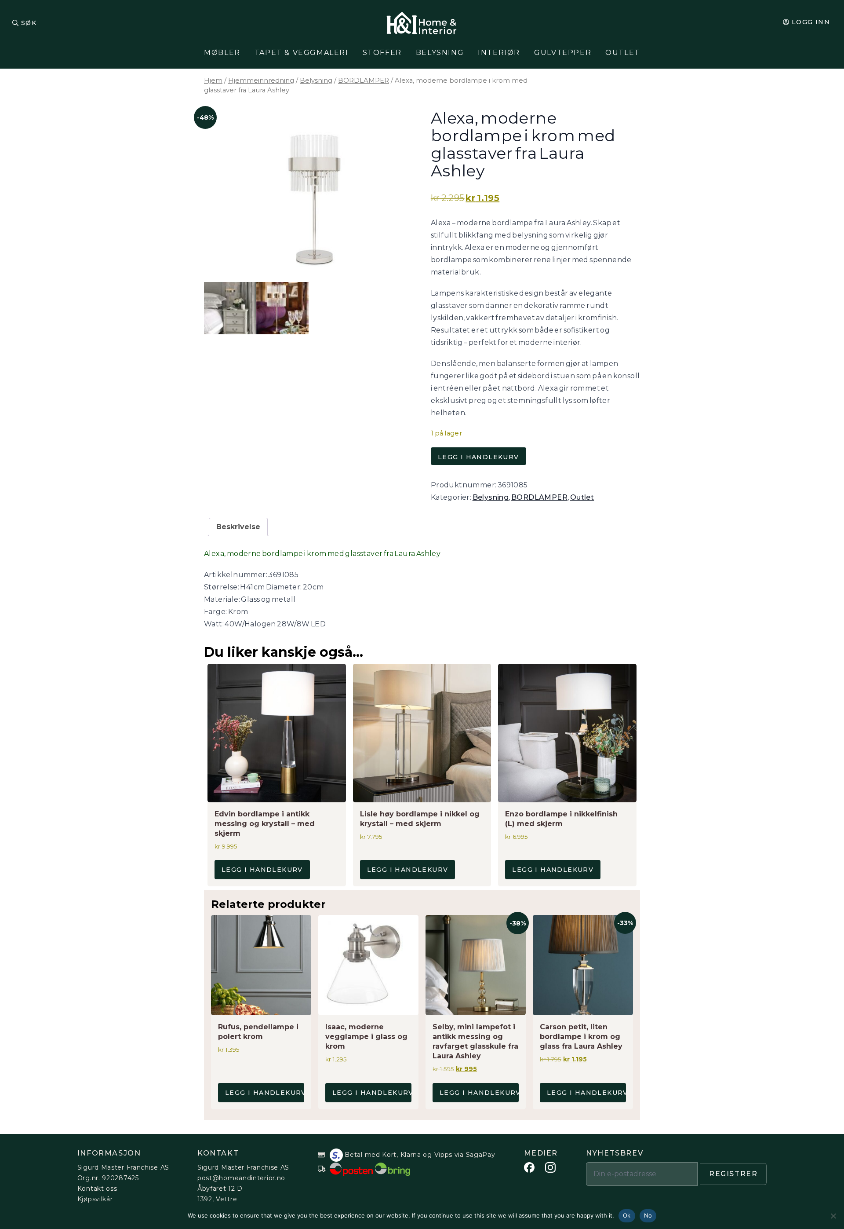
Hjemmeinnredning (261, 80)
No (648, 1215)
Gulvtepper (562, 52)
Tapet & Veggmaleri (302, 52)
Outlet (622, 52)
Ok (627, 1215)
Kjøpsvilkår (95, 1199)
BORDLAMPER (363, 80)
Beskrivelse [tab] (238, 527)
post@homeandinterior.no (241, 1178)
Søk (28, 23)
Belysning (440, 52)
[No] (833, 1215)
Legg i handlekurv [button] (262, 870)
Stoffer (382, 52)
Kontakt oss (97, 1188)
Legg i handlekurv (478, 457)
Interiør (499, 52)
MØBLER (222, 52)
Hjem (213, 80)
